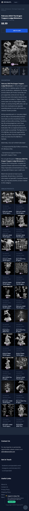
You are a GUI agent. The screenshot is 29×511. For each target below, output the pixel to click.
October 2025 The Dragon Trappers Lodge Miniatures (21, 283)
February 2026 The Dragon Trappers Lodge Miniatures (7, 212)
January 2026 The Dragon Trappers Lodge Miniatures (21, 378)
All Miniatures (8, 9)
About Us (4, 484)
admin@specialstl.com (8, 452)
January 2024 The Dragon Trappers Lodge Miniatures (7, 283)
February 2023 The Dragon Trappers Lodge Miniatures (21, 307)
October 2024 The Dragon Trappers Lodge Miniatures (21, 236)
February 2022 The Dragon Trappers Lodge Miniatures (7, 236)
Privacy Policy (5, 489)
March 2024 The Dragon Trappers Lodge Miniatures (21, 401)
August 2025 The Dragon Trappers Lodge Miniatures (7, 354)
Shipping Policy (6, 492)
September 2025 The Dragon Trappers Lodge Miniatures (21, 425)
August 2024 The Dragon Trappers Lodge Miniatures (21, 354)
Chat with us (12, 501)
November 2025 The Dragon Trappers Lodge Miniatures (7, 401)
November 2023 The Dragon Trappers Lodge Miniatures (7, 425)
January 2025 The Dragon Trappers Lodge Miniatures (7, 259)
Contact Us (4, 487)
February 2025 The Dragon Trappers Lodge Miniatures (21, 212)
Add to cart (17, 30)
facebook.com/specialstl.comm (11, 465)
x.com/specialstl (7, 471)
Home (2, 9)
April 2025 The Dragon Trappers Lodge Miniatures (7, 378)
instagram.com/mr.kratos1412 (11, 468)
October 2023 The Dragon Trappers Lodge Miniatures (7, 307)
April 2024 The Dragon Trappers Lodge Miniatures (21, 259)
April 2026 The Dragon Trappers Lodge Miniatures (21, 330)
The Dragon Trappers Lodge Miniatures (12, 9)
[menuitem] (5, 71)
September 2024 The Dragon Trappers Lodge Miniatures (7, 330)
